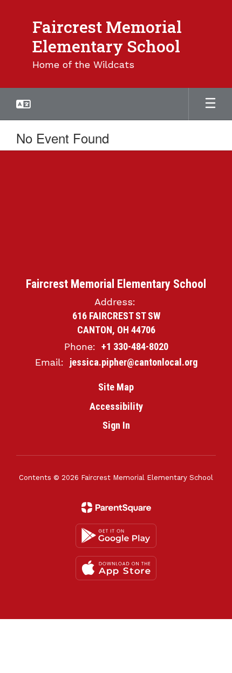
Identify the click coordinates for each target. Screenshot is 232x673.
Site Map (116, 387)
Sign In (116, 425)
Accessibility (116, 406)
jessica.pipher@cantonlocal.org (133, 362)
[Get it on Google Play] (116, 536)
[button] (23, 104)
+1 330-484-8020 (134, 346)
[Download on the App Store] (116, 568)
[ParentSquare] (116, 507)
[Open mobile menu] (210, 104)
